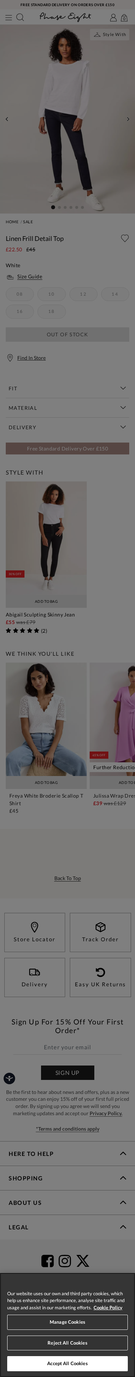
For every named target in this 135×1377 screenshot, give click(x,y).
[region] (67, 1325)
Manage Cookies (67, 1322)
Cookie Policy (108, 1307)
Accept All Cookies (67, 1363)
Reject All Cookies (67, 1343)
